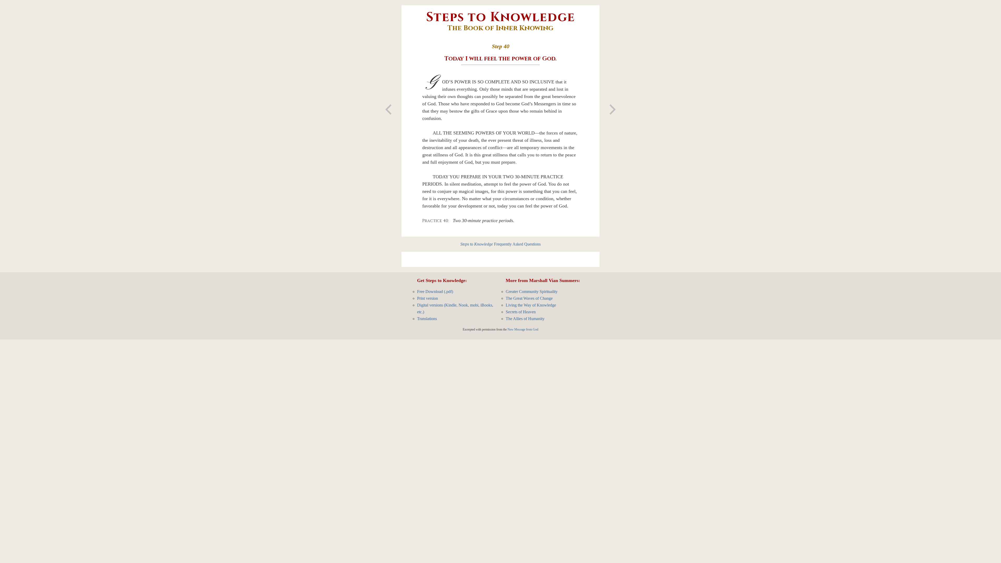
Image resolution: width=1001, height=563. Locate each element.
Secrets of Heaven (521, 312)
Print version (427, 298)
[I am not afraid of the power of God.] (613, 109)
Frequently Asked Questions (500, 244)
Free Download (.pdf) (435, 291)
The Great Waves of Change (529, 298)
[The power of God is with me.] (388, 109)
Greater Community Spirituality (532, 291)
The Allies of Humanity (525, 318)
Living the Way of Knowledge (531, 305)
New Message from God (523, 329)
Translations (427, 318)
